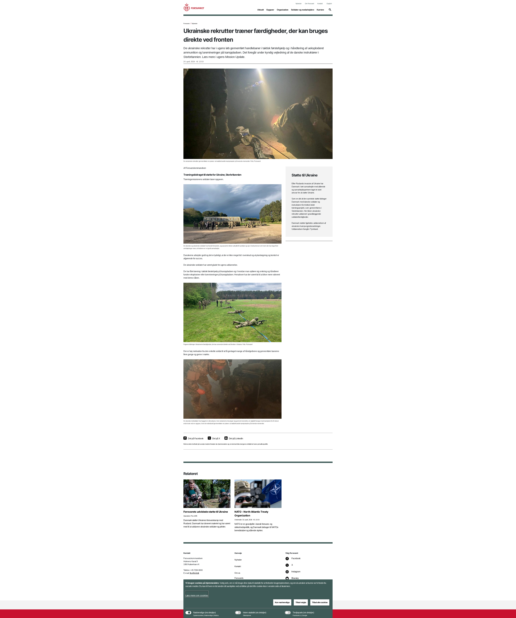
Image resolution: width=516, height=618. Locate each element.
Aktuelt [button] (260, 9)
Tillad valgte (300, 602)
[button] (330, 11)
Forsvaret (186, 23)
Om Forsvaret (309, 4)
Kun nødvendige (282, 602)
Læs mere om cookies (196, 595)
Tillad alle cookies (320, 602)
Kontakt (319, 4)
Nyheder (299, 4)
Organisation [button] (282, 9)
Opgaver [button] (270, 9)
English (329, 4)
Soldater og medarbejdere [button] (302, 9)
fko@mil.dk (194, 573)
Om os (237, 573)
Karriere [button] (320, 9)
